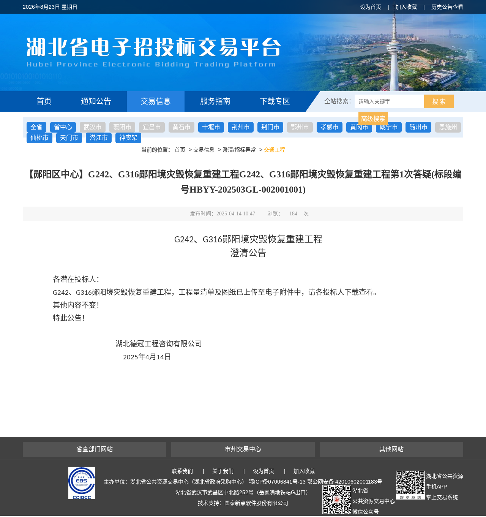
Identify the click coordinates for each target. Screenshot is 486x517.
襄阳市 (122, 127)
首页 (44, 101)
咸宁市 (389, 127)
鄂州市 (300, 127)
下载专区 (275, 101)
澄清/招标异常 (239, 150)
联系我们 (182, 471)
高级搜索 (373, 118)
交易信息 (155, 101)
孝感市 (329, 127)
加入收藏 (406, 7)
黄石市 (181, 127)
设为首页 (370, 7)
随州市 (418, 127)
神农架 (128, 137)
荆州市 (241, 127)
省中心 (63, 127)
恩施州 (448, 127)
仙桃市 (39, 137)
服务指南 (215, 101)
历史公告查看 (447, 7)
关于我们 (223, 471)
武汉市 (93, 127)
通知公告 (96, 101)
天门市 (69, 137)
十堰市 (211, 127)
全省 (36, 127)
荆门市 (270, 127)
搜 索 (439, 101)
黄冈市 (359, 127)
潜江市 (99, 137)
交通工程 (274, 150)
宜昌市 (152, 127)
